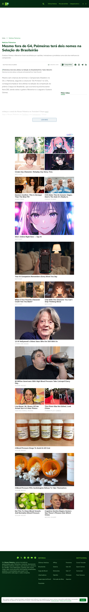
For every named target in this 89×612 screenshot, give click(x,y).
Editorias (42, 558)
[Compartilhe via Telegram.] (82, 65)
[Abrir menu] (3, 3)
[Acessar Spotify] (35, 558)
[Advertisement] (44, 22)
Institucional (81, 558)
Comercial (79, 571)
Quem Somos (80, 567)
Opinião (55, 575)
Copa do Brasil (43, 571)
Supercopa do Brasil (44, 579)
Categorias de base (75, 3)
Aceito (83, 600)
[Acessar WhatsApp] (18, 558)
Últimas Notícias (52, 3)
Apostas (68, 579)
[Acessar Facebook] (28, 558)
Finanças (68, 575)
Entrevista (56, 571)
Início (3, 38)
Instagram (36, 114)
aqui (46, 111)
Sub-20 (68, 567)
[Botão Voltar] (83, 4)
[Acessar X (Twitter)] (21, 558)
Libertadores (42, 575)
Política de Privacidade (65, 600)
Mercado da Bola (63, 3)
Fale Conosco (80, 575)
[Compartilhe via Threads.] (79, 65)
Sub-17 (68, 571)
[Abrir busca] (43, 4)
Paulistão (41, 583)
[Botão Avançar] (86, 4)
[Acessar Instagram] (25, 558)
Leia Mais (44, 119)
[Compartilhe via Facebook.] (75, 65)
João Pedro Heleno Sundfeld (10, 64)
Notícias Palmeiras (14, 38)
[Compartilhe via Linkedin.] (86, 65)
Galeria (55, 567)
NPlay (55, 563)
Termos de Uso (55, 600)
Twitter (25, 114)
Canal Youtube (81, 563)
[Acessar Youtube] (32, 558)
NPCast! (7, 117)
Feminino (69, 563)
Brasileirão (41, 567)
